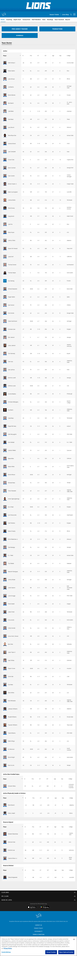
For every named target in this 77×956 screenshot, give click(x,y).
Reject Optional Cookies (66, 952)
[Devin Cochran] (5, 167)
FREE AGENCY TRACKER (20, 29)
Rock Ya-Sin (11, 765)
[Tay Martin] (5, 410)
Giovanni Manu (12, 786)
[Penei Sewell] (5, 603)
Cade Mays (11, 418)
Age (53, 55)
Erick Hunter (11, 313)
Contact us (38, 925)
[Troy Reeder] (5, 563)
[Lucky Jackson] (5, 345)
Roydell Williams (12, 716)
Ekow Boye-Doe (12, 135)
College (68, 55)
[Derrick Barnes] (5, 95)
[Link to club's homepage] (4, 13)
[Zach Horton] (5, 305)
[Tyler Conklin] (5, 175)
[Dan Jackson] (5, 337)
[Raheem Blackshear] (5, 834)
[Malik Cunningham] (5, 192)
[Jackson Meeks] (5, 450)
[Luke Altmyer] (5, 79)
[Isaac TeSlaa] (5, 660)
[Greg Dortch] (5, 216)
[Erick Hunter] (5, 313)
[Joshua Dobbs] (5, 200)
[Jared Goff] (5, 256)
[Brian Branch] (5, 805)
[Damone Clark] (5, 842)
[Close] (74, 939)
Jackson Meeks (12, 450)
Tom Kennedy (11, 353)
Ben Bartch (11, 103)
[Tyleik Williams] (5, 733)
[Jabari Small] (5, 612)
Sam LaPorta (11, 369)
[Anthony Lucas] (5, 385)
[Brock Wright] (5, 757)
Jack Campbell (12, 151)
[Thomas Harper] (5, 272)
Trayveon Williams (12, 725)
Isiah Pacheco (11, 523)
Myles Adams (11, 70)
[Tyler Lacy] (5, 361)
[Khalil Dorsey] (5, 208)
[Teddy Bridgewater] (5, 877)
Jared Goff (10, 256)
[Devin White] (5, 692)
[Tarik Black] (5, 119)
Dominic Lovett (12, 377)
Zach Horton (11, 305)
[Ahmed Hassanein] (5, 289)
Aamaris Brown (12, 143)
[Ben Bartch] (5, 103)
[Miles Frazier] (5, 232)
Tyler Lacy (10, 361)
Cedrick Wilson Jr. (12, 858)
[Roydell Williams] (5, 717)
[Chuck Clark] (5, 159)
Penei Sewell (11, 603)
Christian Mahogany (13, 402)
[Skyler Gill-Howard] (5, 248)
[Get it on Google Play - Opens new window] (44, 908)
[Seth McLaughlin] (5, 434)
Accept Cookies (51, 952)
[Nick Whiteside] (5, 700)
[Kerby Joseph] (5, 813)
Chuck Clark (11, 159)
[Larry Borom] (5, 127)
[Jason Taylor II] (5, 652)
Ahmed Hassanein (12, 288)
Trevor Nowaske (12, 490)
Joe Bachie (11, 87)
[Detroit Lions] (38, 916)
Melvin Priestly (11, 531)
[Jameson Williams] (5, 708)
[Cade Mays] (5, 418)
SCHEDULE (19, 35)
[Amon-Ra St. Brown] (5, 636)
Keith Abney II (11, 62)
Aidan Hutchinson (12, 321)
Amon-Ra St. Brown (13, 636)
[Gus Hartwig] (5, 280)
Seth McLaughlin (12, 434)
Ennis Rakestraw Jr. (13, 539)
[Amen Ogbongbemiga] (5, 498)
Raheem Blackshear (13, 834)
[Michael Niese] (5, 482)
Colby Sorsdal (11, 628)
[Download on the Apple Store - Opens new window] (32, 907)
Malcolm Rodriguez (13, 571)
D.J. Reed (10, 555)
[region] (38, 946)
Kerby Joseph (11, 813)
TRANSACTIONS (57, 29)
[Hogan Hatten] (5, 297)
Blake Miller (11, 458)
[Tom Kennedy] (5, 353)
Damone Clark (11, 842)
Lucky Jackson (11, 345)
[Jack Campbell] (5, 151)
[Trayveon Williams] (5, 725)
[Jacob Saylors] (5, 587)
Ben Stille (10, 644)
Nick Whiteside (11, 700)
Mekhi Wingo (11, 741)
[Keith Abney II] (5, 62)
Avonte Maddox (12, 394)
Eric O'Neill (11, 507)
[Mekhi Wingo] (5, 741)
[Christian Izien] (5, 329)
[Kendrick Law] (5, 850)
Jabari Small (11, 611)
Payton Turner (11, 668)
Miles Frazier (11, 232)
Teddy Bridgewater (12, 877)
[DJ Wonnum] (5, 749)
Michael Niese (11, 482)
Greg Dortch (11, 216)
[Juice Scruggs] (5, 595)
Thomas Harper (12, 272)
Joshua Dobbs (11, 200)
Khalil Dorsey (11, 208)
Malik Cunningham (13, 192)
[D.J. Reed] (5, 555)
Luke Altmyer (11, 79)
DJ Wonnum (11, 749)
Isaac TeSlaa (11, 660)
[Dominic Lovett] (5, 377)
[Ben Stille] (5, 644)
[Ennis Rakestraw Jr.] (5, 539)
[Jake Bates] (5, 111)
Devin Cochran (11, 167)
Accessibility (38, 931)
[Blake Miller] (5, 458)
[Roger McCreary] (5, 426)
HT (38, 55)
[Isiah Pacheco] (5, 523)
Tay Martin (10, 410)
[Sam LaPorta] (5, 369)
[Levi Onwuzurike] (5, 515)
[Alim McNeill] (5, 442)
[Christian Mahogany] (5, 402)
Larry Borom (11, 127)
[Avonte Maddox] (5, 394)
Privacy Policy (38, 928)
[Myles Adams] (5, 70)
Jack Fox (10, 224)
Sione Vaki (10, 676)
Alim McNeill (11, 442)
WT (45, 55)
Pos (31, 55)
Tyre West (10, 684)
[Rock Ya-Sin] (5, 765)
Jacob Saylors (11, 587)
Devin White (11, 692)
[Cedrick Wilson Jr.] (5, 858)
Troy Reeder (11, 563)
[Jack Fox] (5, 224)
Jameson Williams (12, 708)
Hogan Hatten (11, 297)
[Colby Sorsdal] (5, 628)
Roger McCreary (12, 426)
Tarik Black (10, 119)
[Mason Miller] (5, 466)
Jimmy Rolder (11, 579)
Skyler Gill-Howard (12, 248)
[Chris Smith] (5, 620)
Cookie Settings (6, 952)
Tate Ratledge (11, 547)
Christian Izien (11, 329)
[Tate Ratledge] (5, 547)
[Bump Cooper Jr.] (5, 184)
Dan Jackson (11, 337)
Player (5, 55)
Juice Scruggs (11, 595)
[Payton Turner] (5, 668)
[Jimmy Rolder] (5, 579)
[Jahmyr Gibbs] (5, 240)
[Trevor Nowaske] (5, 490)
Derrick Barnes (11, 95)
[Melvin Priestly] (5, 531)
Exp (60, 55)
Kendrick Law (11, 850)
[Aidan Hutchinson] (5, 321)
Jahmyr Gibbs (11, 240)
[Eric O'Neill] (5, 507)
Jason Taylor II (11, 652)
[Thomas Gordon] (5, 264)
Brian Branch (11, 805)
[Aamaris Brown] (5, 143)
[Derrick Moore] (5, 474)
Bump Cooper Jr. (12, 183)
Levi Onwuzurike (12, 515)
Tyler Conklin (11, 175)
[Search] (71, 14)
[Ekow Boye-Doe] (5, 135)
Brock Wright (11, 757)
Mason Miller (11, 466)
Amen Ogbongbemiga (13, 498)
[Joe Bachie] (5, 87)
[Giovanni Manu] (5, 786)
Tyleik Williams (11, 733)
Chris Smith (11, 620)
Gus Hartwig (11, 280)
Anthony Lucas (12, 385)
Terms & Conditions (38, 934)
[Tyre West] (5, 684)
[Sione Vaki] (5, 676)
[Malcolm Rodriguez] (5, 571)
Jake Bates (11, 111)
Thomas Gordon (12, 264)
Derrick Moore (11, 474)
